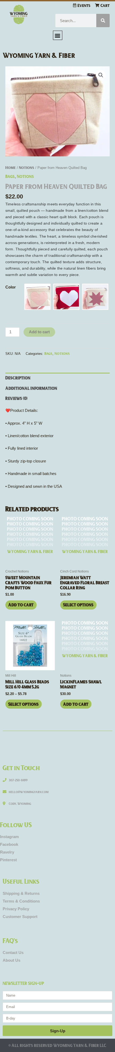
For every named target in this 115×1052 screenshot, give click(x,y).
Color (10, 287)
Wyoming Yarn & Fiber (39, 55)
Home (10, 167)
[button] (57, 35)
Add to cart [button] (21, 604)
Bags (10, 176)
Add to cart (39, 332)
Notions (26, 167)
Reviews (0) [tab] (16, 398)
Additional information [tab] (31, 388)
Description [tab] (17, 377)
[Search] (103, 20)
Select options (78, 604)
